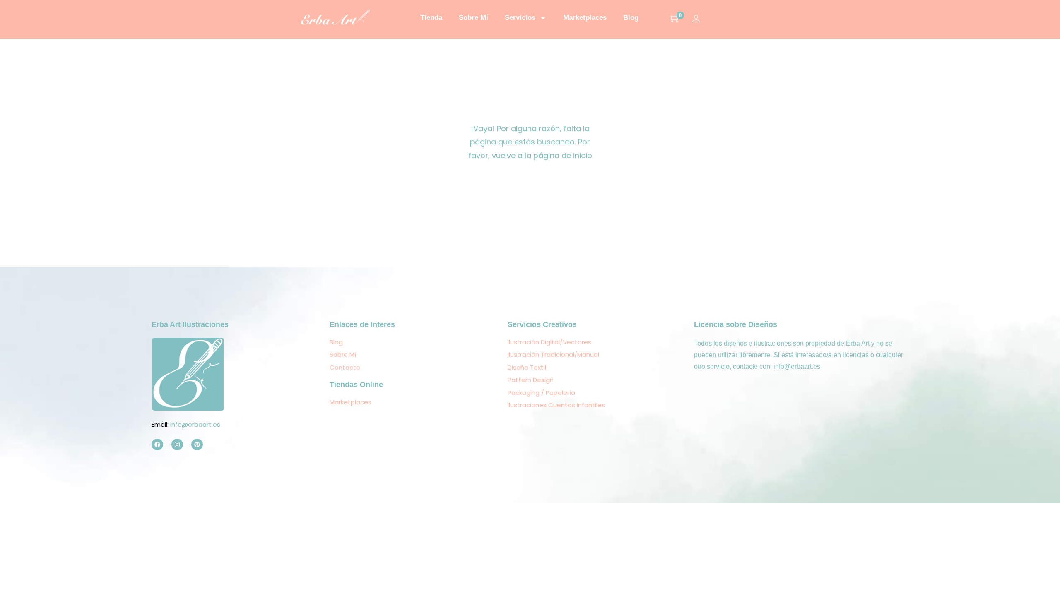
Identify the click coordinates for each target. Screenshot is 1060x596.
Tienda (431, 18)
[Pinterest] (197, 444)
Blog (630, 18)
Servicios (520, 18)
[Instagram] (177, 444)
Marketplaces (585, 18)
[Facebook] (157, 444)
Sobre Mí (473, 18)
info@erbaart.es (195, 424)
